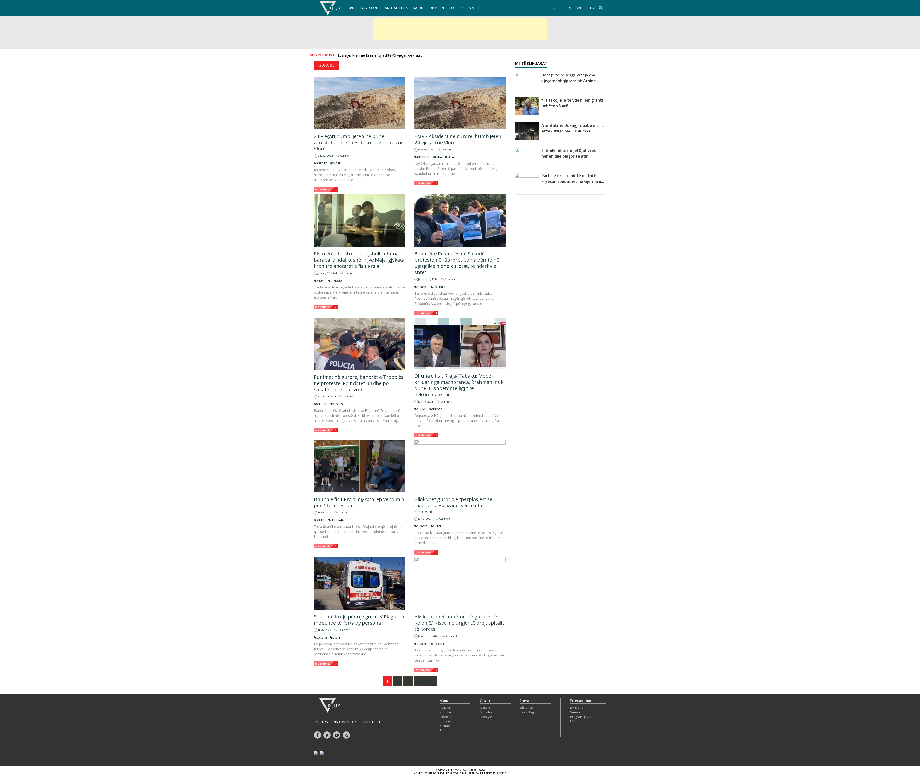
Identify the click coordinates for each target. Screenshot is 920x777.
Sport (474, 8)
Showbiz (486, 712)
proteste (339, 404)
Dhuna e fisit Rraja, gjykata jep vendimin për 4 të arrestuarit (359, 502)
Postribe (439, 287)
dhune (320, 280)
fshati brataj (445, 157)
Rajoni (419, 8)
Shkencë (526, 707)
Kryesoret (370, 8)
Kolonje (439, 643)
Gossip (455, 8)
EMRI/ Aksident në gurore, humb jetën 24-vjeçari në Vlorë (457, 139)
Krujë (336, 637)
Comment (345, 155)
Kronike (445, 712)
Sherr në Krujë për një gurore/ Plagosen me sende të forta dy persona (359, 619)
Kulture (445, 726)
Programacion (580, 700)
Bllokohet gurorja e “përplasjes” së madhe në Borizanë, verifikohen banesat (453, 505)
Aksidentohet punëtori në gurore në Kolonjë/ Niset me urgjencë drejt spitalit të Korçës (459, 622)
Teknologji (527, 712)
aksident (423, 157)
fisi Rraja (337, 520)
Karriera (321, 722)
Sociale (445, 721)
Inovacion (527, 700)
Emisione (576, 707)
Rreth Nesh (372, 722)
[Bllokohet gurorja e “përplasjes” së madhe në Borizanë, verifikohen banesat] (460, 466)
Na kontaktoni (345, 722)
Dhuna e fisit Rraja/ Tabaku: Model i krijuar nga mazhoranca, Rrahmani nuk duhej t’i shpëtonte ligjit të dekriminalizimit (459, 385)
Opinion (436, 8)
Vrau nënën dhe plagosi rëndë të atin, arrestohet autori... (381, 59)
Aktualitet (395, 8)
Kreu (352, 8)
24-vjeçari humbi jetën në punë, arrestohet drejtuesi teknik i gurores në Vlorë (359, 142)
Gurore (321, 163)
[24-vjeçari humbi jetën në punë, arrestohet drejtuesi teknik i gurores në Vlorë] (359, 103)
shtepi (437, 526)
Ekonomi (446, 716)
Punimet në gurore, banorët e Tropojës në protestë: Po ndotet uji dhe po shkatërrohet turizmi (358, 383)
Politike (445, 707)
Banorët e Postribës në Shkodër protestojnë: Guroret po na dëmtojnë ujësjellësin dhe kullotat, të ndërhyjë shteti (456, 263)
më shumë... (323, 189)
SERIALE (552, 8)
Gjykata (336, 280)
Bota (443, 730)
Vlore (336, 163)
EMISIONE (575, 8)
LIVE (593, 8)
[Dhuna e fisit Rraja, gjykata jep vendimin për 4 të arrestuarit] (359, 466)
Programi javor (581, 716)
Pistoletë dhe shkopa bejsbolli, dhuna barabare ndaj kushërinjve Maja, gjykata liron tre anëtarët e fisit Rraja (359, 259)
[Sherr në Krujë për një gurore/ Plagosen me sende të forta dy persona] (359, 583)
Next (422, 681)
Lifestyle (486, 716)
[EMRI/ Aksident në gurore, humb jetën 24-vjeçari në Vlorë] (460, 103)
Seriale (575, 712)
